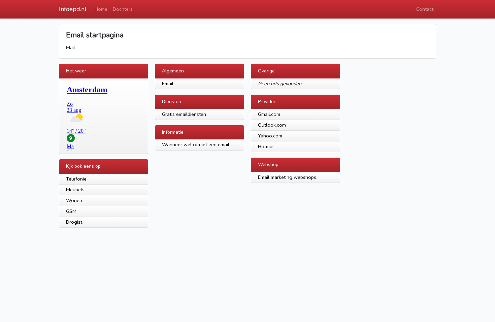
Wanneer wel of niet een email (195, 144)
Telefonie (76, 178)
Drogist (74, 222)
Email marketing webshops (287, 177)
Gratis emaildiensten (184, 114)
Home (101, 9)
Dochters (123, 9)
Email (167, 83)
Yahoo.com (270, 135)
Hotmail (266, 146)
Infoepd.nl (73, 9)
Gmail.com (269, 114)
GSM (71, 211)
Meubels (75, 189)
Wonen (74, 200)
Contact (424, 9)
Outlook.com (272, 125)
